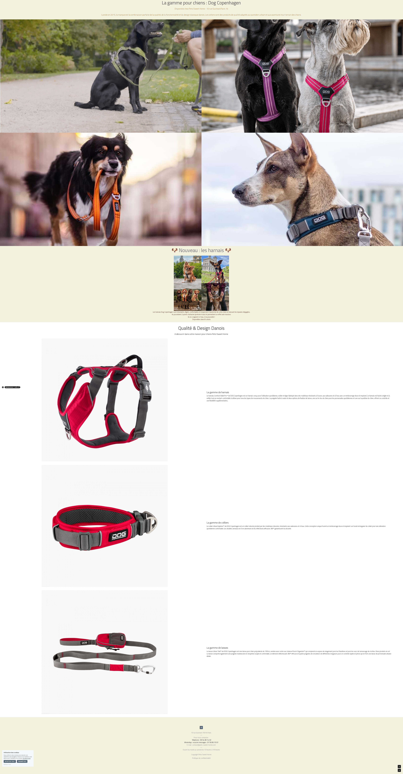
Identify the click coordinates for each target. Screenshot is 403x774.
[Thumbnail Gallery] (101, 76)
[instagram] (201, 727)
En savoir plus (26, 758)
